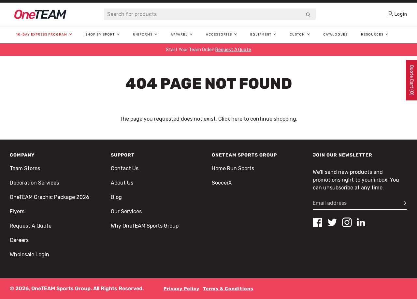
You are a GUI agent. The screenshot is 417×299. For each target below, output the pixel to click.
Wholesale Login (29, 254)
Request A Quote (30, 226)
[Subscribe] (402, 203)
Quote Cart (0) (411, 80)
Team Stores (25, 168)
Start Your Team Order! (208, 49)
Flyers (17, 211)
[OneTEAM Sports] (40, 14)
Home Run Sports (233, 168)
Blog (116, 197)
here (236, 119)
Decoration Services (34, 183)
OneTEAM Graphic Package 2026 (49, 197)
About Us (122, 183)
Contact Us (124, 168)
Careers (19, 240)
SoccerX (222, 183)
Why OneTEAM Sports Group (145, 226)
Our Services (126, 211)
